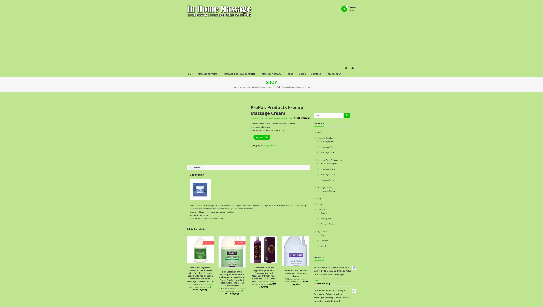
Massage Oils (327, 147)
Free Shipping (194, 104)
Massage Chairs (328, 169)
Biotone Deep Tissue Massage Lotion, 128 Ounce (296, 273)
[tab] (194, 167)
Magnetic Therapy (328, 191)
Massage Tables (328, 174)
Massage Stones (328, 152)
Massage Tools (327, 180)
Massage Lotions (264, 87)
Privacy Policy (327, 218)
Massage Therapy (271, 74)
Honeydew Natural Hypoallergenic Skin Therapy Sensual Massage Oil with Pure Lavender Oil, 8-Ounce (264, 273)
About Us (316, 74)
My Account (334, 74)
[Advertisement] (271, 43)
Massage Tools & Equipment (239, 74)
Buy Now (260, 137)
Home (190, 74)
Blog (290, 74)
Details (290, 118)
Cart (323, 235)
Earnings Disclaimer (329, 224)
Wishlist (324, 246)
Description (194, 167)
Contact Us (325, 213)
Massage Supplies (207, 74)
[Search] (347, 115)
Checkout (325, 240)
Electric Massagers (329, 163)
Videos (302, 74)
